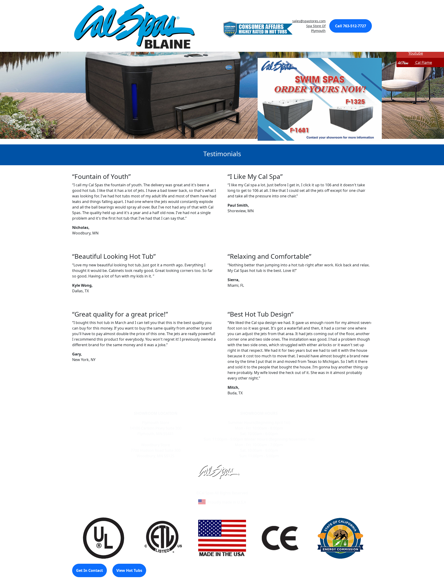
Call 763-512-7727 (350, 25)
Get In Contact (89, 570)
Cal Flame (423, 62)
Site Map (242, 487)
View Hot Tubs (129, 570)
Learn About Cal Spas (213, 487)
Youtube (415, 53)
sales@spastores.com (309, 21)
